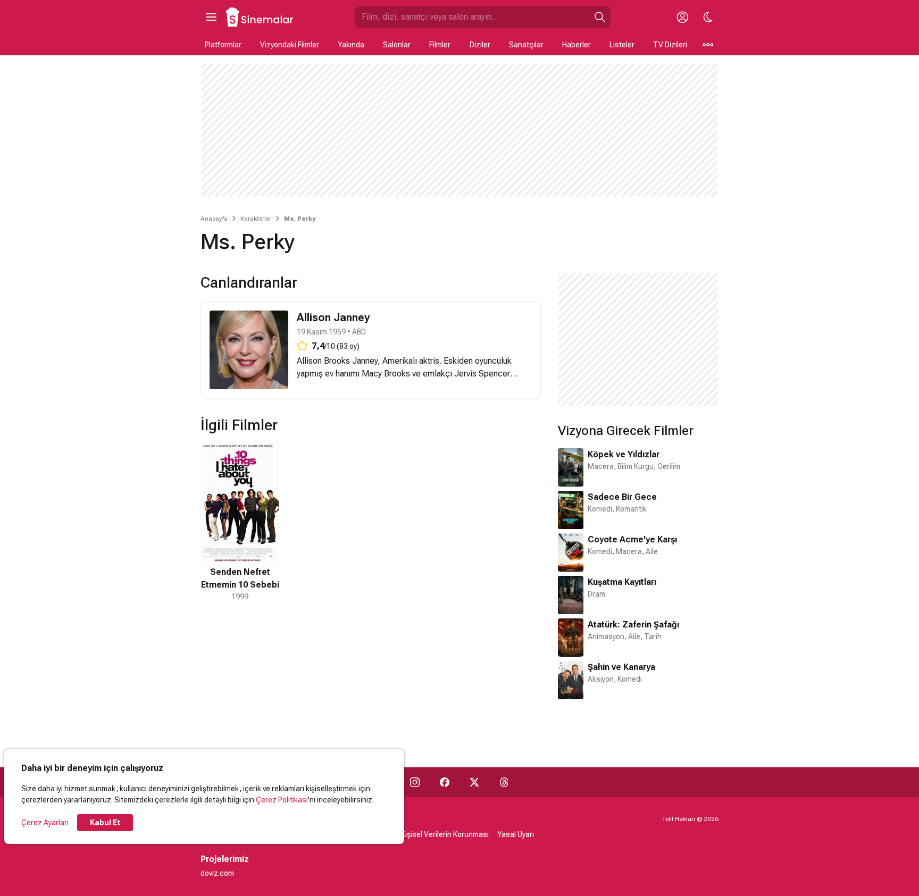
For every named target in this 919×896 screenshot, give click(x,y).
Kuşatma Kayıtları (622, 582)
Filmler (439, 44)
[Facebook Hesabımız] (444, 782)
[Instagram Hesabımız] (414, 782)
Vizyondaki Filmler (289, 44)
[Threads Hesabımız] (504, 782)
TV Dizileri (670, 44)
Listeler (621, 44)
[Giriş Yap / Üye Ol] (682, 17)
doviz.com (217, 873)
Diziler (480, 44)
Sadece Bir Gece (622, 497)
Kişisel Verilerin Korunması (445, 834)
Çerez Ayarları (45, 822)
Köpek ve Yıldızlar (623, 454)
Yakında (351, 44)
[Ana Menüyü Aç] (211, 17)
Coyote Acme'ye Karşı (632, 539)
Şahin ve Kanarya (621, 667)
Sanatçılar (526, 44)
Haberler (576, 44)
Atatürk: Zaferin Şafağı (633, 624)
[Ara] (600, 17)
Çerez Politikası (282, 799)
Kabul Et (105, 822)
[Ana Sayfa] (260, 17)
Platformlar (223, 44)
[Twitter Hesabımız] (474, 782)
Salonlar (397, 44)
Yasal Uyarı (515, 834)
